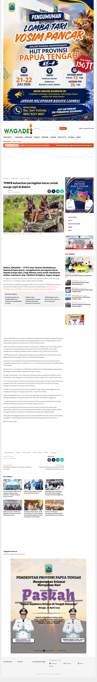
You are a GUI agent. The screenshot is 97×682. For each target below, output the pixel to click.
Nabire (18, 452)
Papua (70, 220)
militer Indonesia (9, 452)
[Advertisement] (48, 162)
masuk (12, 554)
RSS (52, 666)
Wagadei (12, 281)
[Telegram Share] (58, 191)
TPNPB (25, 267)
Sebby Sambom (37, 452)
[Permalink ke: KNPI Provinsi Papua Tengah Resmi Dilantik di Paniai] (33, 484)
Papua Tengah (26, 452)
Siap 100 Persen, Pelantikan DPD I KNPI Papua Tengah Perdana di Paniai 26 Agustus (54, 493)
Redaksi (20, 662)
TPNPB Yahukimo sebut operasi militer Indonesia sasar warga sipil (52, 299)
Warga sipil (54, 452)
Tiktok (81, 663)
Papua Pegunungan (74, 224)
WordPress (68, 663)
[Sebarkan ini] (49, 191)
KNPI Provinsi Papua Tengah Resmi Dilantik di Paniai (33, 492)
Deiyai (70, 230)
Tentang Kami (7, 662)
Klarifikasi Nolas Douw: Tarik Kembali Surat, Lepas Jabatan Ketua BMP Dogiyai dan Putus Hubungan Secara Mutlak (33, 514)
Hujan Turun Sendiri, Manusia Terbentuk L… (78, 276)
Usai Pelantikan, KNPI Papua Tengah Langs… (81, 298)
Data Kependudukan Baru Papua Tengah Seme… (82, 290)
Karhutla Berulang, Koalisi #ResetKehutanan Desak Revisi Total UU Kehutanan (47, 145)
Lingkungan (75, 281)
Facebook (53, 663)
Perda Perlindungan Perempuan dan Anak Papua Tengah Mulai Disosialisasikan (54, 514)
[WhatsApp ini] (62, 191)
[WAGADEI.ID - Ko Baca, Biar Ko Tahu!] (18, 128)
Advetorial (68, 274)
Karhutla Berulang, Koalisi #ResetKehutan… (80, 283)
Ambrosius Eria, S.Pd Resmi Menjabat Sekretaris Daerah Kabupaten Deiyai (12, 513)
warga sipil (32, 363)
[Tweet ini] (53, 191)
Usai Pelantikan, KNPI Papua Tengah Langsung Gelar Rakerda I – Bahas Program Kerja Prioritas (12, 493)
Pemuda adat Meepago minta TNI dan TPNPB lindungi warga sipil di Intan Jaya (51, 467)
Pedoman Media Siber (38, 662)
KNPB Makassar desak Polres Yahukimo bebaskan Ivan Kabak (17, 467)
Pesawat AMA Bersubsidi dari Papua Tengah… (81, 305)
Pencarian (63, 128)
